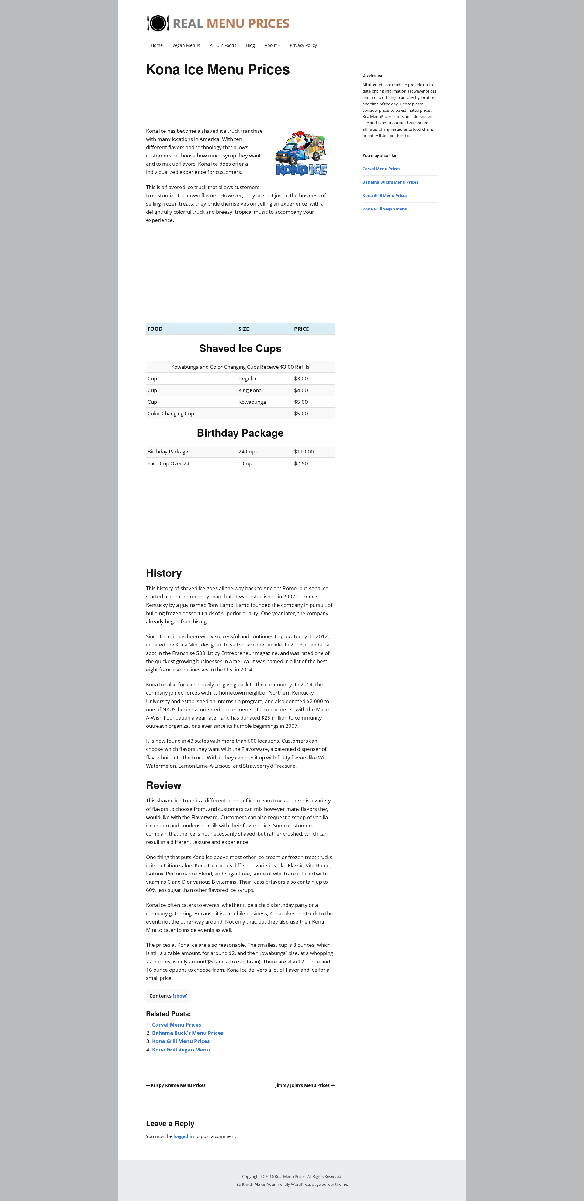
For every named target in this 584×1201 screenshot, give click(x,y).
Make (259, 1184)
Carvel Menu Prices (176, 1024)
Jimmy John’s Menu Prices (302, 1085)
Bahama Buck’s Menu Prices (187, 1032)
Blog (250, 45)
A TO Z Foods (223, 45)
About (271, 45)
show (180, 996)
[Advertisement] (240, 104)
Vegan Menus (186, 45)
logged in (183, 1136)
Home (157, 45)
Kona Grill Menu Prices (181, 1040)
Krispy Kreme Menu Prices (178, 1085)
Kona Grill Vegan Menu (181, 1049)
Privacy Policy (303, 45)
